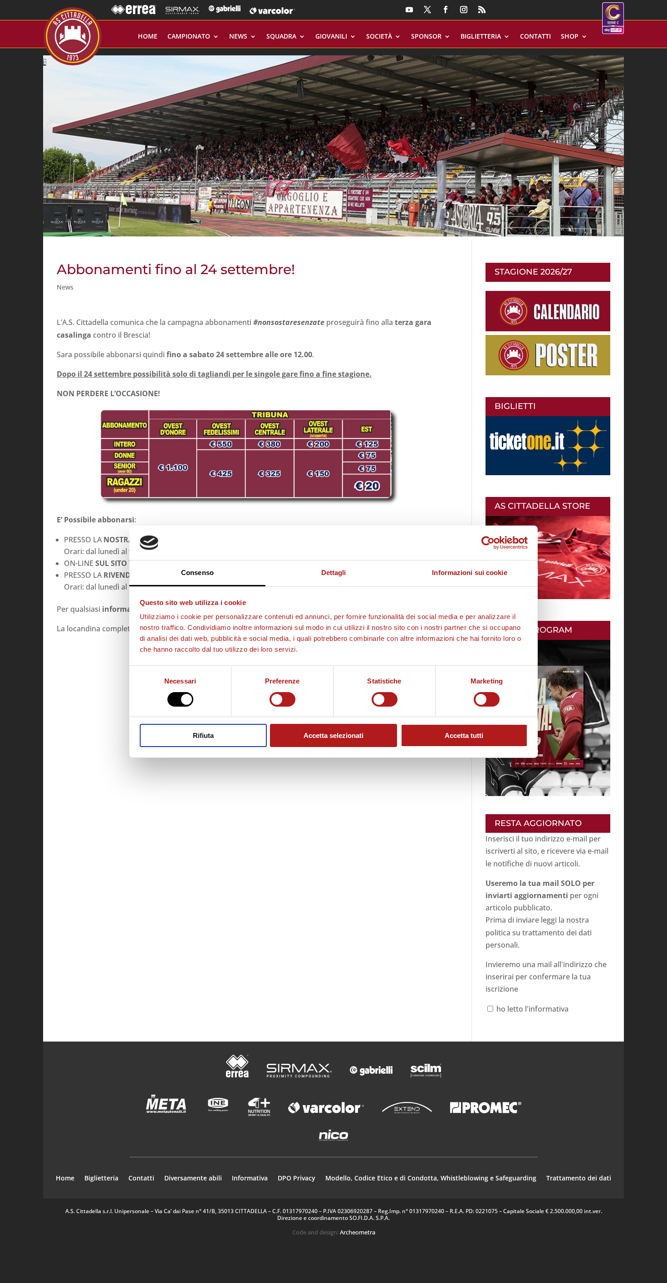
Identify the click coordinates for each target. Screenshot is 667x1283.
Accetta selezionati (333, 735)
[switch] (282, 699)
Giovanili (331, 36)
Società (379, 36)
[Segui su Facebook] (445, 9)
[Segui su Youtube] (409, 9)
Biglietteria (481, 36)
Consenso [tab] (197, 572)
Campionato (188, 36)
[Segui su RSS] (482, 9)
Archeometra (357, 1232)
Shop (570, 36)
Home (147, 36)
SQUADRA (281, 36)
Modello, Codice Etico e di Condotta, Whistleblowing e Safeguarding (430, 1178)
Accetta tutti (464, 735)
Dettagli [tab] (333, 572)
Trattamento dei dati (578, 1178)
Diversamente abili (193, 1178)
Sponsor (426, 36)
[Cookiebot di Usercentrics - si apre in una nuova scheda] (488, 543)
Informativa (250, 1178)
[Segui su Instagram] (463, 9)
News (238, 36)
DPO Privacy (296, 1178)
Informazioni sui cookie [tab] (469, 572)
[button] (333, 142)
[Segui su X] (427, 9)
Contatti (535, 36)
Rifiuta (203, 735)
